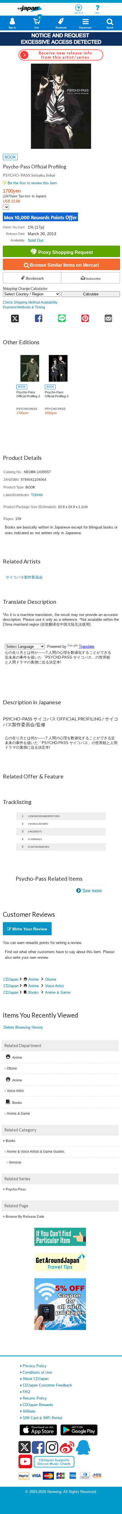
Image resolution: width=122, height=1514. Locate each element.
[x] (24, 1447)
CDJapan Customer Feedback (47, 1385)
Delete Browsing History (23, 1027)
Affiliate (29, 1411)
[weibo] (67, 1447)
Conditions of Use (37, 1372)
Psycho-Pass (16, 1189)
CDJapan (10, 979)
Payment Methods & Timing (24, 307)
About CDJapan (36, 1379)
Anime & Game (57, 992)
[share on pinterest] (85, 316)
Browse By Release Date (25, 1217)
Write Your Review (29, 929)
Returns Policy (35, 1398)
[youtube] (25, 1462)
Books (33, 992)
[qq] (82, 1447)
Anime (33, 979)
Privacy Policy (35, 1366)
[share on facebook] (38, 316)
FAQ (26, 1392)
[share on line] (61, 316)
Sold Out (35, 240)
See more (92, 890)
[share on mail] (108, 316)
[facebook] (38, 1447)
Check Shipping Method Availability (30, 302)
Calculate (90, 294)
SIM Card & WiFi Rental (42, 1418)
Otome (50, 979)
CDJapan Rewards (38, 1405)
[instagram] (52, 1447)
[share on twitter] (15, 316)
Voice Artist (54, 986)
